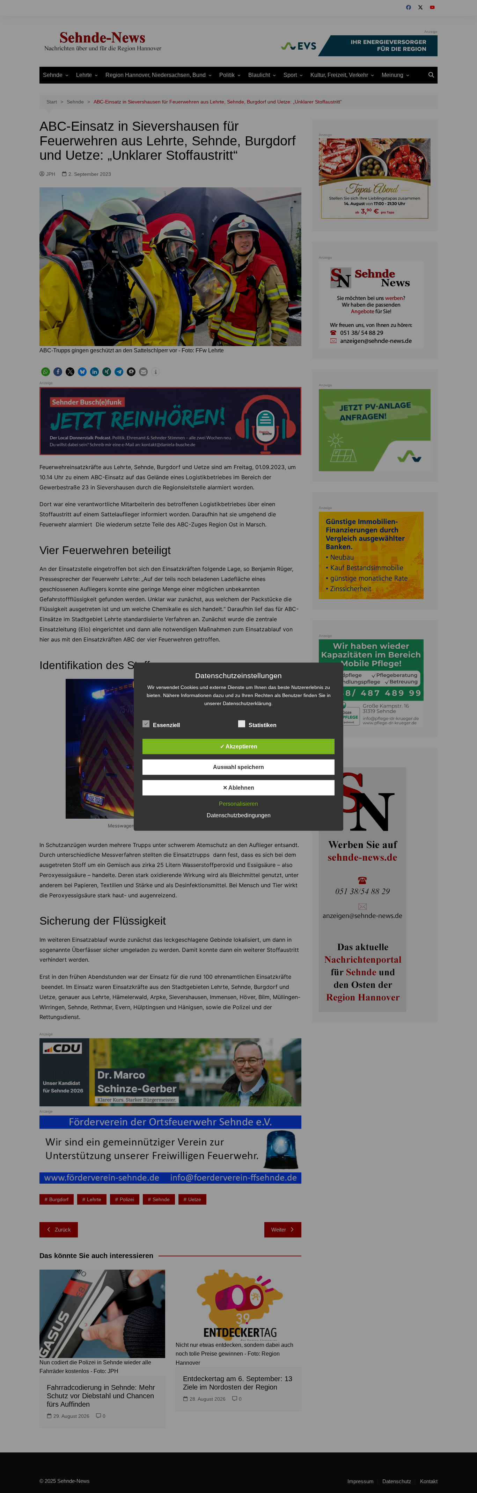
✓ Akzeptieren (238, 746)
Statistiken (263, 725)
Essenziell (166, 725)
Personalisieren (238, 803)
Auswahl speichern (238, 767)
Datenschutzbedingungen (239, 815)
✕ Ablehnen (238, 787)
